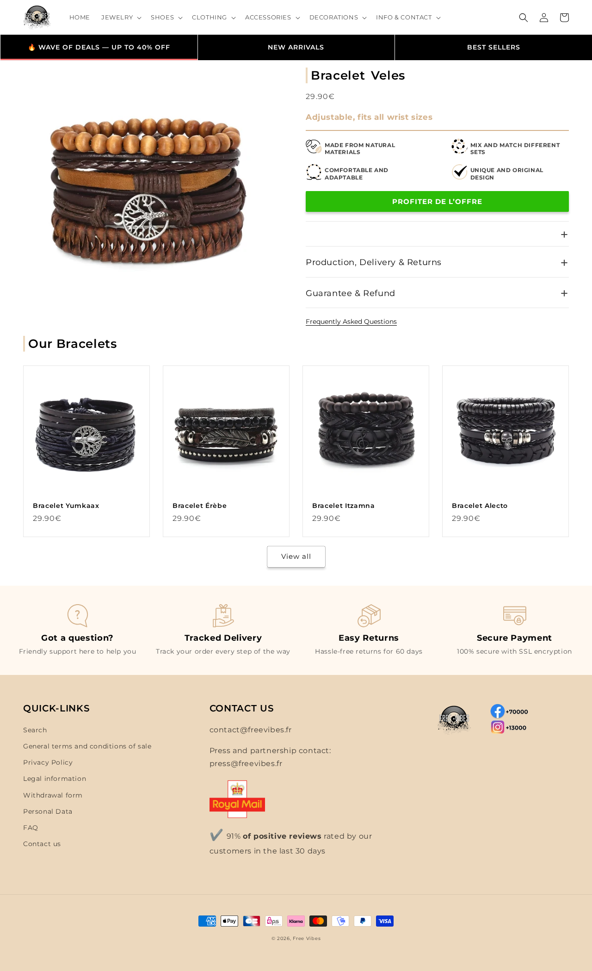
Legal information (54, 778)
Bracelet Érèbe (200, 505)
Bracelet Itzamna (343, 505)
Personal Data (48, 811)
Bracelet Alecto (480, 505)
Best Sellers (493, 47)
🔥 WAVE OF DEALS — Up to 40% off (99, 47)
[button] (120, 17)
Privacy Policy (48, 762)
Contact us (42, 844)
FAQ (30, 827)
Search (35, 730)
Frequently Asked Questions (351, 321)
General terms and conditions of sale (87, 746)
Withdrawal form (53, 795)
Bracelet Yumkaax (66, 505)
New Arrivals (296, 47)
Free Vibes (307, 938)
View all (296, 556)
